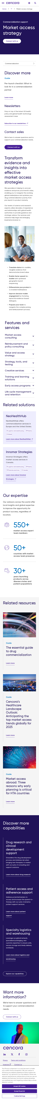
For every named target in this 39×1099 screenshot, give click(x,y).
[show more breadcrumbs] (11, 9)
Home (4, 9)
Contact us (18, 1064)
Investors (6, 1064)
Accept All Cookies (19, 1086)
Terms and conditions (18, 1060)
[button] (3, 3)
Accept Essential (19, 1091)
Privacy (5, 1060)
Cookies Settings (19, 1096)
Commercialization (12, 63)
